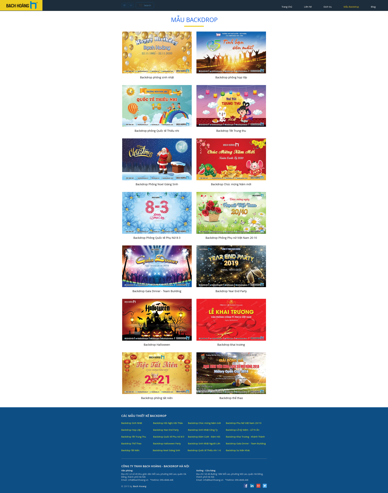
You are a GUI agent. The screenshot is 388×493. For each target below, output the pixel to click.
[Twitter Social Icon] (265, 486)
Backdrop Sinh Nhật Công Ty (203, 429)
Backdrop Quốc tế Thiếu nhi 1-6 (204, 450)
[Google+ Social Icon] (258, 486)
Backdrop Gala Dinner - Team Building (246, 443)
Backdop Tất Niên (130, 450)
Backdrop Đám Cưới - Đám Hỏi (204, 436)
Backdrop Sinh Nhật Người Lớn (204, 443)
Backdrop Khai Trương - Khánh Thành (245, 436)
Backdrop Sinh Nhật (131, 422)
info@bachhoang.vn (138, 479)
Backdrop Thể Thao (131, 443)
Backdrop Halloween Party (167, 443)
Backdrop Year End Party (166, 429)
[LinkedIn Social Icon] (252, 486)
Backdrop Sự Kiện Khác (238, 450)
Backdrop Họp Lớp (131, 429)
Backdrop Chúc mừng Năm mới (204, 422)
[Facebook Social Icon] (246, 486)
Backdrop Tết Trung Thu (133, 436)
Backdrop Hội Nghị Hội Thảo (168, 422)
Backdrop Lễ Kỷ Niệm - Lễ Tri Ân (242, 429)
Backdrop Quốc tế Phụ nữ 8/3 (168, 436)
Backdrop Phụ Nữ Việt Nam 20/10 (243, 422)
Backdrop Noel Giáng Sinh (166, 450)
